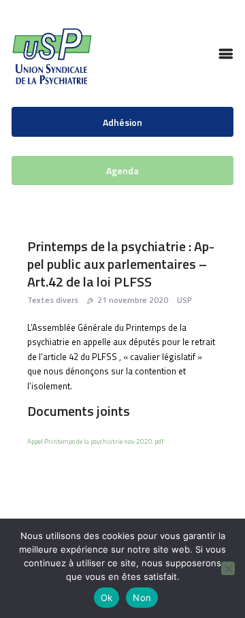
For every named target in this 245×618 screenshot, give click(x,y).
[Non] (228, 568)
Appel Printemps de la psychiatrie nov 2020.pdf (95, 441)
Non (142, 597)
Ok (107, 597)
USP (184, 299)
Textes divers (52, 299)
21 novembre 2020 (132, 299)
